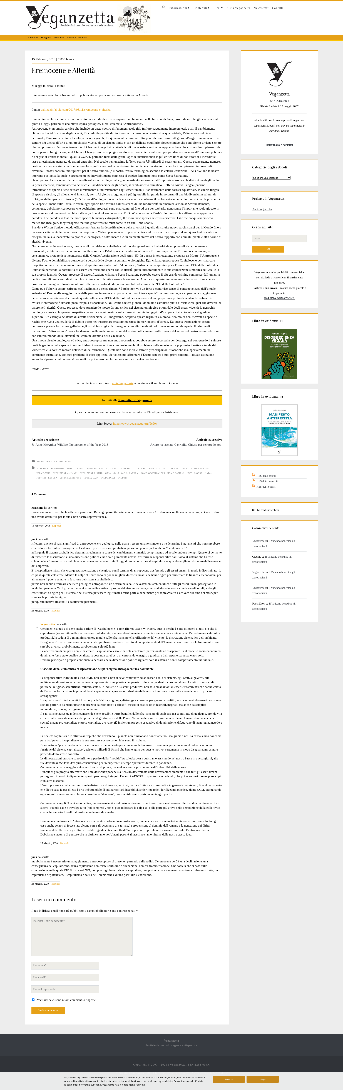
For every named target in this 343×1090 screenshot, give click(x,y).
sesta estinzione (70, 478)
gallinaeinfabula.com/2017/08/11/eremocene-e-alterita (76, 109)
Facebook (33, 37)
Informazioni (178, 7)
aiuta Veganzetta (122, 383)
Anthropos (57, 468)
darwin (173, 468)
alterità (42, 468)
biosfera (91, 468)
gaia (108, 473)
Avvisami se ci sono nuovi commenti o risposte (66, 1000)
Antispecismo (62, 461)
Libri (216, 7)
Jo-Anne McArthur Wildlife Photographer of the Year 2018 (70, 444)
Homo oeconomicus (153, 473)
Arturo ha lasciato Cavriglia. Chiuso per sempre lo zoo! (186, 444)
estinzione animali (65, 473)
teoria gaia (91, 478)
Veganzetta (47, 624)
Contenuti (200, 7)
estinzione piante (91, 473)
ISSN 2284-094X (279, 100)
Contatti (277, 7)
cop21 (163, 468)
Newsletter (261, 7)
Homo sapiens (176, 473)
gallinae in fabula (125, 473)
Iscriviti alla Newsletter (279, 144)
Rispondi (56, 525)
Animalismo (44, 461)
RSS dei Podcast (266, 486)
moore (198, 473)
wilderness (108, 478)
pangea (52, 478)
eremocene (43, 473)
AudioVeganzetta (262, 209)
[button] (163, 8)
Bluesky (71, 37)
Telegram (46, 37)
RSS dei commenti (267, 481)
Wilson (122, 478)
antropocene (75, 468)
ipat (189, 473)
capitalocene (108, 468)
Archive (82, 37)
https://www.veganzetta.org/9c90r (135, 423)
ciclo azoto (126, 468)
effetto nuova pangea (194, 468)
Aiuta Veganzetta (238, 7)
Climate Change (147, 468)
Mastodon (58, 37)
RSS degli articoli (266, 475)
